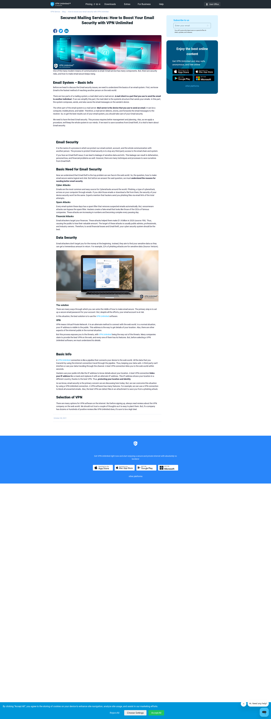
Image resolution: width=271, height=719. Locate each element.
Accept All (156, 713)
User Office (214, 4)
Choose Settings (135, 713)
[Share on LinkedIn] (66, 31)
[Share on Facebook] (55, 31)
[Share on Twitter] (61, 31)
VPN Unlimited (102, 316)
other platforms (192, 86)
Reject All (114, 713)
